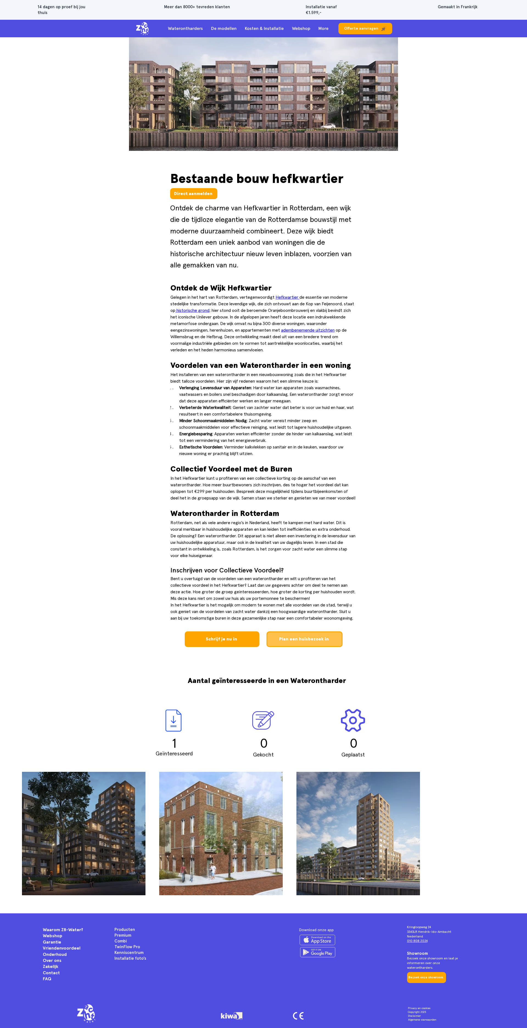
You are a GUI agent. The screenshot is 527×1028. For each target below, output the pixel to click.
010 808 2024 (417, 941)
